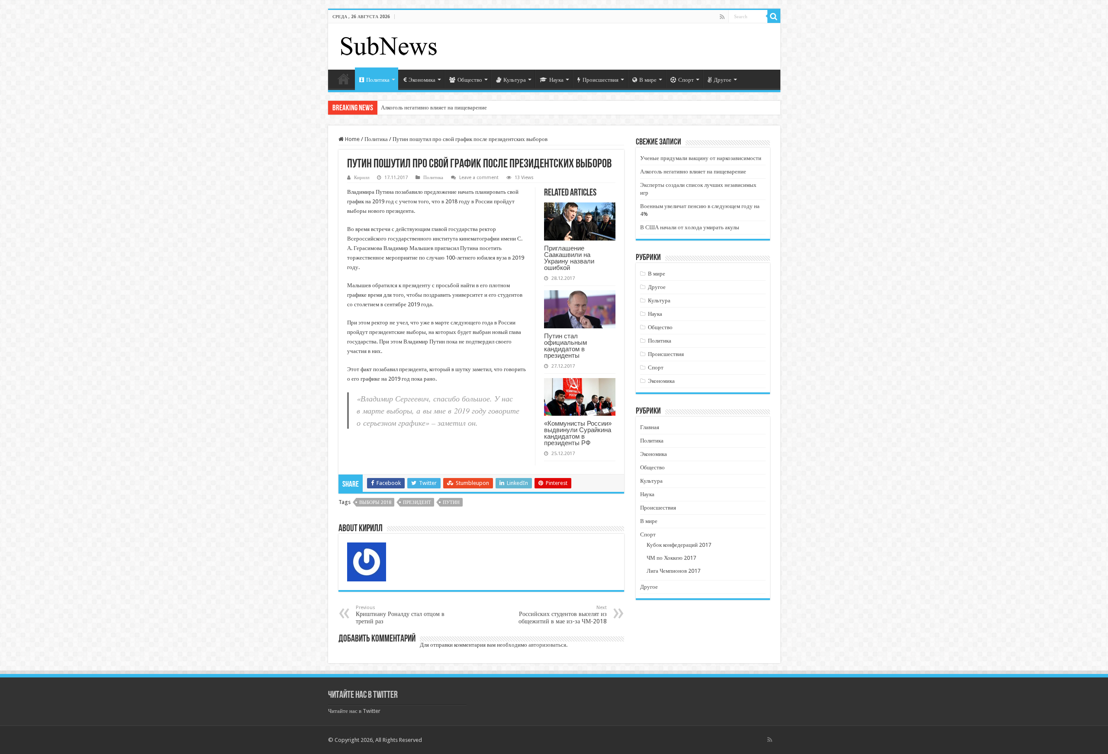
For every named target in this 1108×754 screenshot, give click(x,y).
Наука (556, 80)
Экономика (422, 80)
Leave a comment (479, 177)
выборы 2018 (375, 502)
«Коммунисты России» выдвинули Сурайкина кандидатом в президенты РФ (578, 433)
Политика (378, 80)
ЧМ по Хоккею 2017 (671, 558)
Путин (451, 502)
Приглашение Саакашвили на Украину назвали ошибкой (569, 257)
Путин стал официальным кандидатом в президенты (565, 345)
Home (352, 139)
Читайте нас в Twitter (363, 695)
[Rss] (722, 17)
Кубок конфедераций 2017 (679, 545)
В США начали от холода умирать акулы (689, 227)
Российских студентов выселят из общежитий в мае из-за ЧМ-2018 (563, 615)
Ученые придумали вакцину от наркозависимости (700, 158)
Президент (417, 502)
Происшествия (600, 80)
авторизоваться (547, 645)
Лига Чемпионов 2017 (673, 571)
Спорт (686, 80)
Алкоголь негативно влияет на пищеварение (434, 107)
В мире (648, 80)
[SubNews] (389, 45)
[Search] (773, 16)
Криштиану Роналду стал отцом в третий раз (400, 615)
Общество (469, 80)
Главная (343, 79)
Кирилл (361, 177)
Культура (514, 80)
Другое (722, 80)
